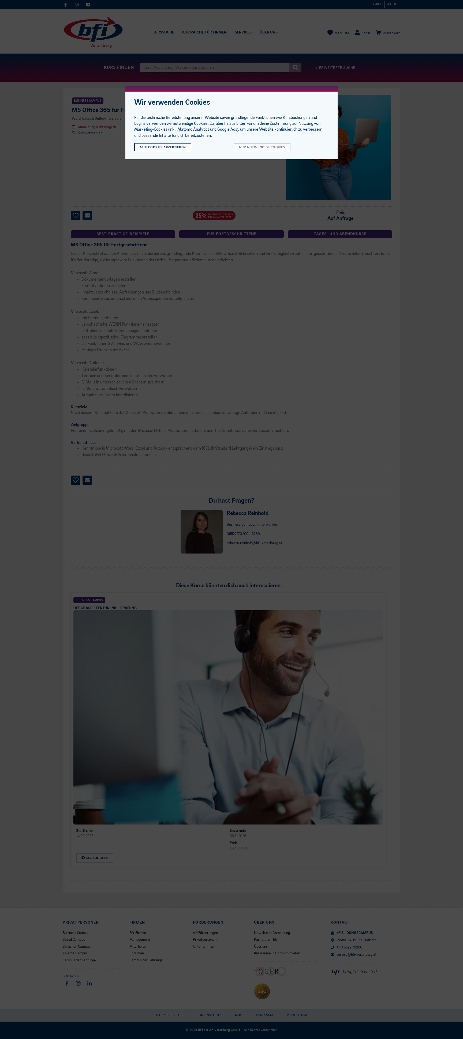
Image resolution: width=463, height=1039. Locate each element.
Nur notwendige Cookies (262, 147)
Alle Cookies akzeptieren (163, 147)
